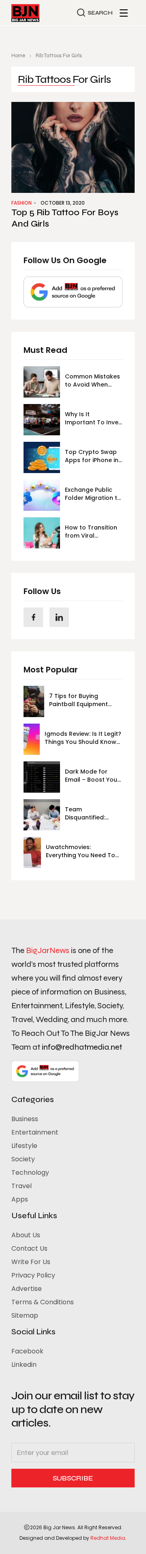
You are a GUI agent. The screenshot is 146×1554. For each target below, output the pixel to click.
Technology (30, 1172)
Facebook (27, 1351)
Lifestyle (24, 1145)
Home (18, 55)
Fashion (21, 202)
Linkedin (23, 1364)
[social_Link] (33, 617)
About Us (25, 1235)
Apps (19, 1199)
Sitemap (24, 1315)
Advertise (26, 1288)
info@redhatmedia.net (82, 1047)
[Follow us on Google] (73, 292)
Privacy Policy (33, 1275)
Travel (21, 1186)
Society (23, 1159)
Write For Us (30, 1262)
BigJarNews (47, 950)
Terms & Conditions (42, 1302)
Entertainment (34, 1132)
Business (24, 1119)
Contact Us (29, 1248)
